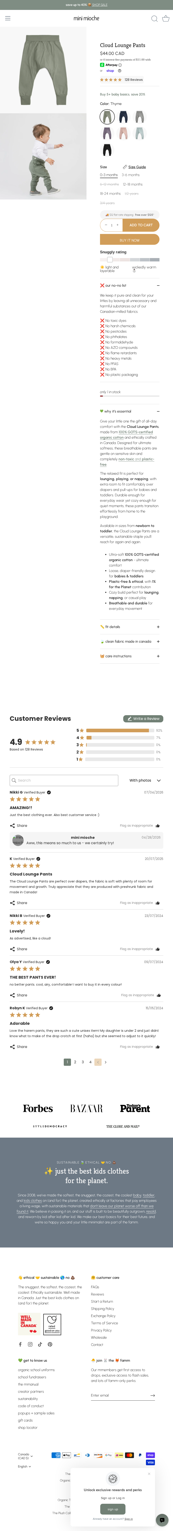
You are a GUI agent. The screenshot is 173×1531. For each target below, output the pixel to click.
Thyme (107, 117)
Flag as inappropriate (136, 826)
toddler (149, 1195)
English (22, 1466)
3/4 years (107, 203)
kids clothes (33, 1200)
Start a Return (102, 1301)
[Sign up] (152, 1395)
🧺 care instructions (116, 656)
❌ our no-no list (113, 285)
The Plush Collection (65, 1513)
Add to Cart (141, 225)
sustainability (28, 1399)
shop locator (28, 1427)
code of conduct (31, 1406)
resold (151, 1211)
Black (107, 150)
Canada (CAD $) (23, 1456)
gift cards (25, 1420)
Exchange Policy (103, 1316)
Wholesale (99, 1337)
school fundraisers (32, 1377)
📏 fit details (110, 627)
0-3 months (109, 175)
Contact (97, 1345)
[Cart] (166, 19)
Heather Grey (139, 117)
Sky (139, 133)
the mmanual (28, 1384)
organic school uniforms (36, 1370)
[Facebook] (20, 1344)
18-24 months (110, 193)
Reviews (97, 1294)
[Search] (154, 19)
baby (137, 1195)
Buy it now (130, 240)
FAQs (95, 1287)
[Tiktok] (40, 1344)
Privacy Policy (101, 1330)
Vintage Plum (107, 133)
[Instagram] (30, 1344)
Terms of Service (104, 1323)
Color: (111, 104)
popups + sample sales (36, 1413)
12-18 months (133, 184)
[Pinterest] (50, 1344)
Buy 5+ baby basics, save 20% (122, 94)
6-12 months (109, 184)
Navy (123, 117)
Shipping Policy (102, 1308)
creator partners (31, 1391)
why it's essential (117, 411)
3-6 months (131, 175)
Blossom (123, 133)
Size (123, 167)
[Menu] (8, 18)
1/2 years (132, 193)
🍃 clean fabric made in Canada (125, 641)
